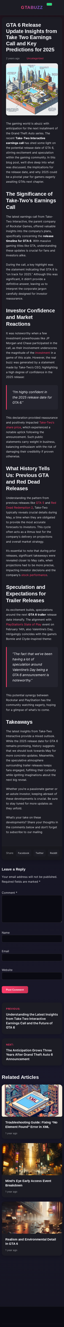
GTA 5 (40, 502)
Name (6, 932)
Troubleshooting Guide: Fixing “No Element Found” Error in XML (31, 1125)
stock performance (34, 575)
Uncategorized (35, 58)
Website (7, 970)
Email (5, 951)
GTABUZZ (32, 7)
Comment (9, 892)
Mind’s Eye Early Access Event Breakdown (28, 1183)
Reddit (53, 853)
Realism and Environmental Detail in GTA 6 (30, 1242)
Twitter (40, 853)
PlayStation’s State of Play (23, 624)
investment (42, 352)
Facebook (23, 853)
